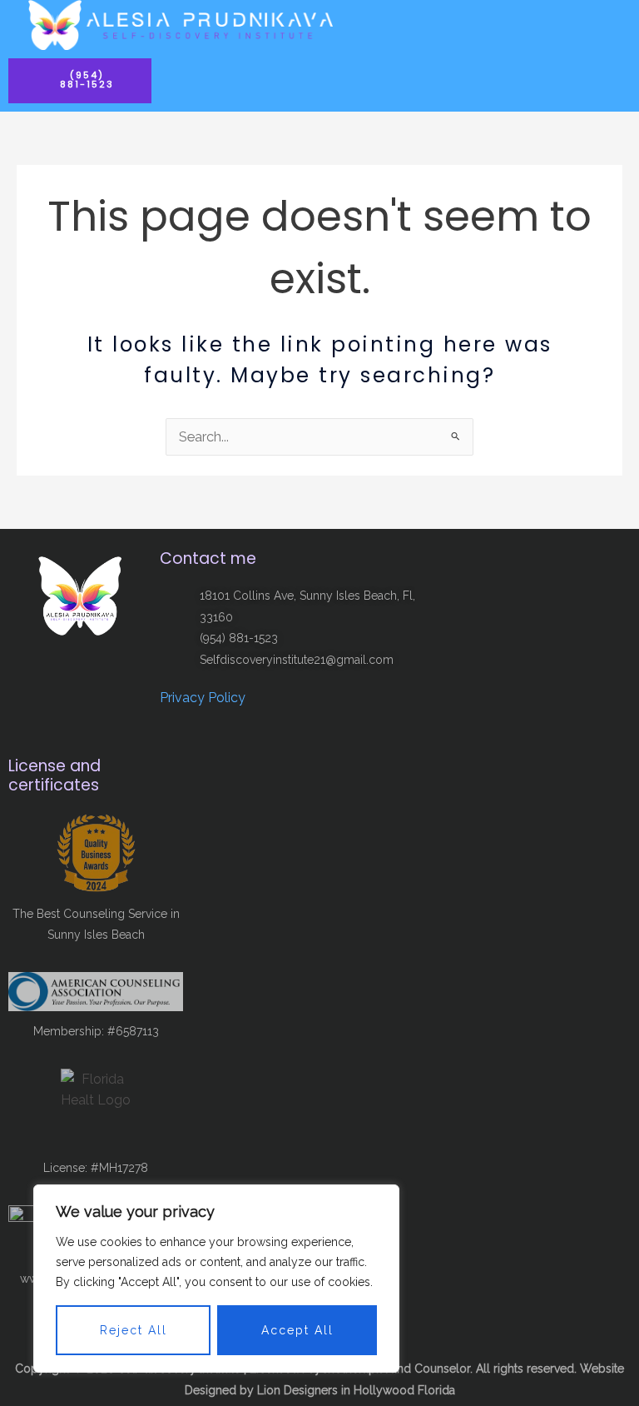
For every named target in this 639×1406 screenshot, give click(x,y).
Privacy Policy (202, 697)
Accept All (297, 1330)
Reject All (133, 1330)
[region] (216, 1278)
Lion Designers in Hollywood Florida (356, 1390)
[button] (617, 25)
